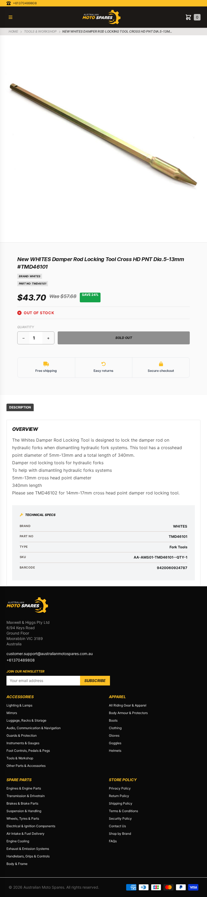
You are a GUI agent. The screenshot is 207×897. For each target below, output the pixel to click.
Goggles (115, 743)
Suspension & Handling (23, 811)
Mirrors (11, 713)
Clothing (115, 728)
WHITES (35, 276)
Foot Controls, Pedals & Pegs (28, 751)
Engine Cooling (17, 841)
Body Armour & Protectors (128, 713)
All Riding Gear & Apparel (127, 705)
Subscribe (95, 680)
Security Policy (120, 818)
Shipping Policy (120, 803)
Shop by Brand (120, 834)
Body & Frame (16, 864)
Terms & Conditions (123, 811)
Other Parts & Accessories (26, 766)
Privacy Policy (120, 788)
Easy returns (103, 371)
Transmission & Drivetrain (25, 796)
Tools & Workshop (19, 758)
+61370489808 (25, 3)
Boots (113, 720)
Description (20, 407)
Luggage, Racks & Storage (26, 720)
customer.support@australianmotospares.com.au (49, 653)
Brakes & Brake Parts (22, 803)
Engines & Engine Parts (23, 788)
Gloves (114, 735)
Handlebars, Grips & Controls (28, 856)
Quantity (25, 327)
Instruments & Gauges (22, 743)
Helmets (115, 751)
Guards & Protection (21, 735)
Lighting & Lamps (19, 705)
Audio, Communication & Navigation (33, 728)
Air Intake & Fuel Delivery (25, 834)
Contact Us (117, 826)
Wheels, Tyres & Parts (22, 818)
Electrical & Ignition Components (30, 826)
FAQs (113, 841)
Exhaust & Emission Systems (27, 849)
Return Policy (119, 796)
